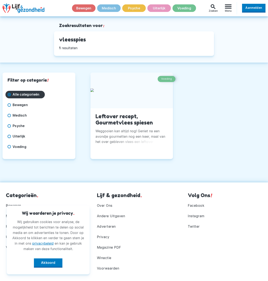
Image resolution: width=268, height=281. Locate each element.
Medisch (109, 8)
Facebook (196, 205)
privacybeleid (43, 243)
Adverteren (106, 226)
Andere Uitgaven (111, 216)
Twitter (194, 226)
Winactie (104, 258)
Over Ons (104, 205)
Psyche (134, 8)
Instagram (196, 216)
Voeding (184, 8)
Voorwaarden (108, 268)
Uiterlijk (159, 8)
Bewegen (83, 8)
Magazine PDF (109, 247)
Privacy (103, 237)
